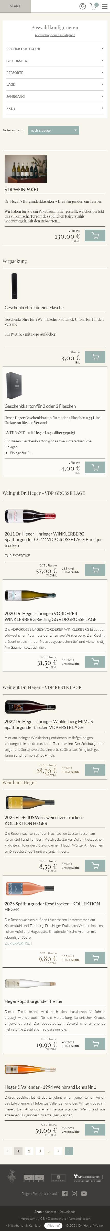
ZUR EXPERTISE (17, 943)
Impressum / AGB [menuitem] (32, 1218)
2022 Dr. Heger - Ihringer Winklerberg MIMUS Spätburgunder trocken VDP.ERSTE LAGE (49, 724)
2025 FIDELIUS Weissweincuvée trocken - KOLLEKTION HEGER (44, 820)
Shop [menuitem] (38, 1211)
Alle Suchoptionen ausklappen (55, 35)
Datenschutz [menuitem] (57, 1218)
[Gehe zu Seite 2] (69, 1151)
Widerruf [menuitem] (53, 1225)
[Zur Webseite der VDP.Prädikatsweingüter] (58, 1178)
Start (15, 6)
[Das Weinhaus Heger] (33, 1178)
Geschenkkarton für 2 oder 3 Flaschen (40, 406)
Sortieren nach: (13, 130)
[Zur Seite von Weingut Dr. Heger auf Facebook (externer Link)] (65, 1193)
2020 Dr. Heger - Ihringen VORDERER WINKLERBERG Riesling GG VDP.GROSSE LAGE (50, 616)
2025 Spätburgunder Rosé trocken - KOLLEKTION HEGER (52, 906)
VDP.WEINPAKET (22, 189)
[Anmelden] (82, 6)
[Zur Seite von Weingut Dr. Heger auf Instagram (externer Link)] (74, 1193)
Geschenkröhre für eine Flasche (34, 307)
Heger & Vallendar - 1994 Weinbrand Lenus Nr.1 (50, 1087)
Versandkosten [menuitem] (80, 1218)
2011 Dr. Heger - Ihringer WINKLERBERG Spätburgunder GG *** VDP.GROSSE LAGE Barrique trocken (54, 539)
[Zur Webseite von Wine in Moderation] (88, 1178)
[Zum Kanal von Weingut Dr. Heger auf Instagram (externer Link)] (84, 1193)
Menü (104, 6)
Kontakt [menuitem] (50, 1211)
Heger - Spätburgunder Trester (34, 1001)
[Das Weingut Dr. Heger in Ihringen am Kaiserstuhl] (11, 1176)
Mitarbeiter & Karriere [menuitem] (24, 1225)
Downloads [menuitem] (67, 1211)
